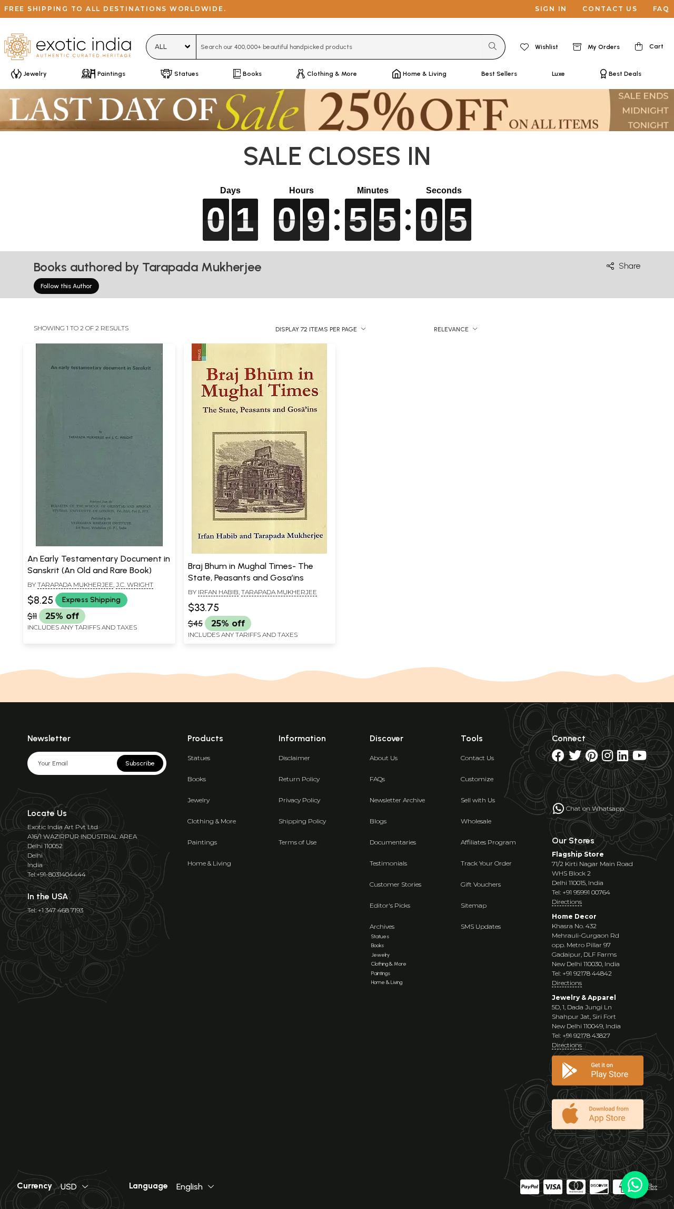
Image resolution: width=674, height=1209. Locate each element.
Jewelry (198, 800)
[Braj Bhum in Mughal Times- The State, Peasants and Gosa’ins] (259, 551)
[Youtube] (639, 758)
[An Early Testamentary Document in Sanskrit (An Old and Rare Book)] (99, 544)
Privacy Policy (299, 800)
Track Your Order (486, 863)
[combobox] (339, 47)
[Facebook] (558, 758)
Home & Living (209, 863)
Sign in (551, 9)
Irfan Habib (218, 592)
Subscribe (140, 763)
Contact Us (477, 758)
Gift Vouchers (481, 884)
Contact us (610, 9)
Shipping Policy (302, 821)
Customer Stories (395, 884)
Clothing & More (211, 821)
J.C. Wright (134, 584)
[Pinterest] (592, 758)
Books (196, 779)
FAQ (661, 9)
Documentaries (393, 842)
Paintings (202, 842)
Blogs (378, 821)
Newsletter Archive (397, 800)
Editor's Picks (390, 905)
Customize (477, 779)
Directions (567, 902)
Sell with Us (478, 800)
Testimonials (388, 863)
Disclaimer (294, 758)
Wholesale (476, 821)
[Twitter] (575, 758)
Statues (198, 758)
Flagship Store (578, 854)
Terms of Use (297, 842)
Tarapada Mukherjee (75, 584)
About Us (384, 758)
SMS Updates (481, 926)
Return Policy (299, 779)
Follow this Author (66, 286)
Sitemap (474, 905)
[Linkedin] (622, 758)
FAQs (377, 779)
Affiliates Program (488, 842)
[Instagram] (607, 758)
